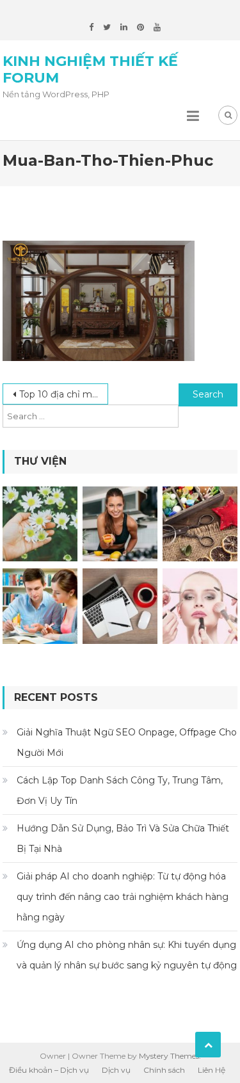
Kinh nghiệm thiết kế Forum (90, 69)
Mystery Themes (169, 1056)
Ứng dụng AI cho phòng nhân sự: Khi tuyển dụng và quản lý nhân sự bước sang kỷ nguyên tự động (127, 955)
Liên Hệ (211, 1070)
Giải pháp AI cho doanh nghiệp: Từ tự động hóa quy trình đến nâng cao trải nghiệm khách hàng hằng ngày (122, 896)
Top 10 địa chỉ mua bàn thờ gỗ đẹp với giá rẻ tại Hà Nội (63, 394)
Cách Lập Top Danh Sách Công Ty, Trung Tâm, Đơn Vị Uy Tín (120, 790)
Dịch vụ (116, 1070)
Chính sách (164, 1070)
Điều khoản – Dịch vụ (49, 1070)
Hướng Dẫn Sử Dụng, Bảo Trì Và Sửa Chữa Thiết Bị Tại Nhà (123, 838)
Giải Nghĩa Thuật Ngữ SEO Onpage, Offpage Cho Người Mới (127, 742)
